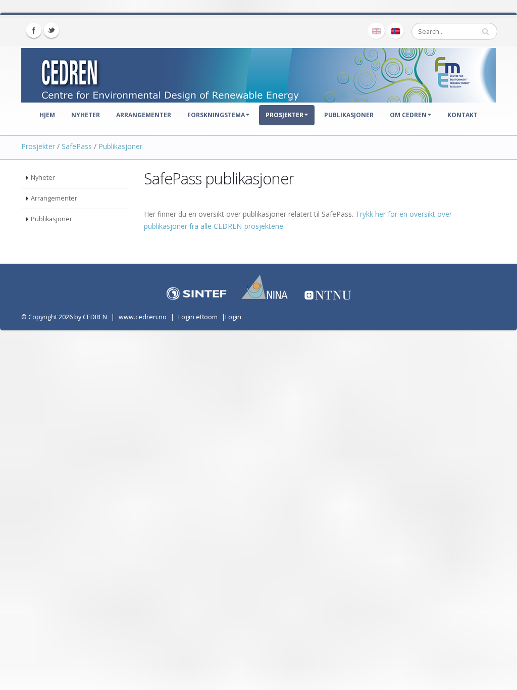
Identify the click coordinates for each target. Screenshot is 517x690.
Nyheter (85, 115)
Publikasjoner (349, 115)
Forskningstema (216, 115)
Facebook (33, 30)
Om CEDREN (408, 115)
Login (233, 317)
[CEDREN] (258, 73)
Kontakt (462, 115)
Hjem (47, 115)
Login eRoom (198, 317)
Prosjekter (284, 115)
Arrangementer (143, 115)
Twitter (51, 30)
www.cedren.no (143, 317)
